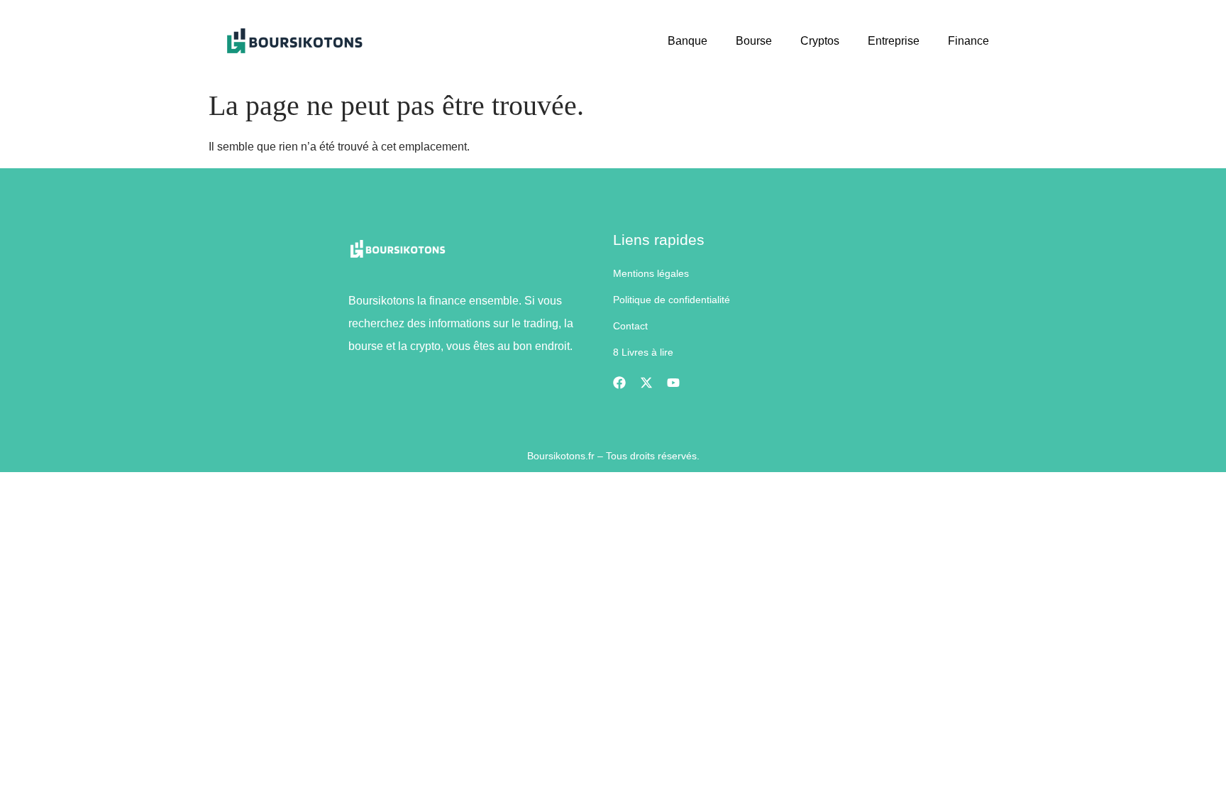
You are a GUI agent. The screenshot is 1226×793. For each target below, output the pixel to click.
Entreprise (894, 41)
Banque (687, 41)
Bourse (754, 41)
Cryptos (819, 41)
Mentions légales (651, 273)
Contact (630, 326)
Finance (968, 41)
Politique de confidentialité (671, 299)
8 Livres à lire (643, 352)
